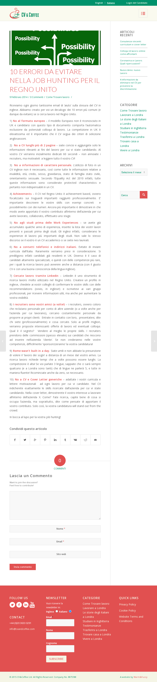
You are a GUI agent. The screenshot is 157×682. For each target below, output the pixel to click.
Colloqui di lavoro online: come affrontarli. (133, 52)
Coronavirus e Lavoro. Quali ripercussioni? (131, 62)
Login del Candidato (136, 2)
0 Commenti (36, 97)
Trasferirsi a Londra (132, 137)
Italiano (111, 2)
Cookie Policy (127, 610)
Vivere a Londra (129, 150)
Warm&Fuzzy (140, 677)
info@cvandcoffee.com (22, 629)
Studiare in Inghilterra (133, 128)
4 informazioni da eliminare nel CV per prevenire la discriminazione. (130, 84)
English (99, 2)
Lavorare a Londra (131, 115)
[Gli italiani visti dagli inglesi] (3, 341)
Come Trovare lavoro (58, 97)
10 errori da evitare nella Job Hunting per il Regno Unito (55, 80)
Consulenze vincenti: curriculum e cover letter (133, 43)
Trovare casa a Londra (97, 634)
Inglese (50, 611)
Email (60, 541)
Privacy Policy (127, 604)
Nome (60, 528)
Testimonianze (129, 132)
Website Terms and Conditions (131, 619)
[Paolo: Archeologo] (154, 341)
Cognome (51, 643)
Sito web (61, 554)
